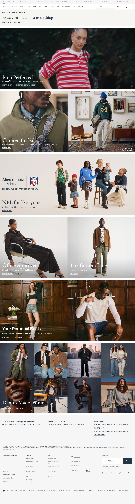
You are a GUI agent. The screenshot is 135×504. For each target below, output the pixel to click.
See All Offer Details (8, 449)
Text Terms (31, 490)
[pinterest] (120, 473)
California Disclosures (31, 481)
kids (58, 6)
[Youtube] (128, 473)
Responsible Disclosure (124, 490)
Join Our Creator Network (32, 461)
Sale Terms (23, 490)
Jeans (45, 6)
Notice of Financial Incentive (109, 468)
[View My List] (122, 7)
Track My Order (52, 471)
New (21, 6)
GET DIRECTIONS (99, 435)
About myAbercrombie (53, 461)
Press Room (29, 476)
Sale (74, 6)
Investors (28, 474)
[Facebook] (111, 473)
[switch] (71, 469)
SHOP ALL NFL (7, 211)
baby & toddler (66, 6)
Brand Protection (30, 458)
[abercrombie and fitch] (10, 7)
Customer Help (52, 458)
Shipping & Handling (53, 466)
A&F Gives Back (30, 466)
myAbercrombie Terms (42, 490)
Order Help (51, 463)
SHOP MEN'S (18, 22)
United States (78, 466)
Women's (28, 6)
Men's (34, 6)
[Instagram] (103, 473)
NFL (40, 6)
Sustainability (29, 479)
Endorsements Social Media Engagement (75, 490)
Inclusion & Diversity (31, 471)
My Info (50, 476)
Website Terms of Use (56, 490)
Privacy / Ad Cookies (12, 490)
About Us (80, 6)
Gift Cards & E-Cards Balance (55, 474)
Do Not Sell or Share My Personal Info (105, 490)
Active (52, 6)
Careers (28, 463)
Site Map (91, 490)
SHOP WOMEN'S (7, 22)
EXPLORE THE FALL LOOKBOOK (26, 85)
